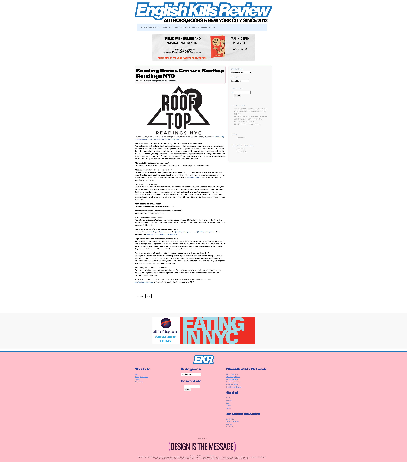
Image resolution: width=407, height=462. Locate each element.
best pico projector (194, 178)
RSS (227, 403)
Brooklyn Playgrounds (233, 382)
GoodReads (229, 426)
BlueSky (228, 398)
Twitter (241, 149)
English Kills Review (232, 384)
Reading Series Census (203, 27)
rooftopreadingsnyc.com (144, 282)
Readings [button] (154, 27)
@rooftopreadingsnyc (205, 232)
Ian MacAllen (143, 81)
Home (144, 27)
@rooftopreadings (182, 232)
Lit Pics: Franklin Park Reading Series (251, 117)
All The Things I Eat (232, 374)
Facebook (242, 152)
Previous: (140, 296)
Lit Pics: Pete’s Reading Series (247, 124)
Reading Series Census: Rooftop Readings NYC (180, 73)
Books (178, 27)
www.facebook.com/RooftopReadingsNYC (162, 234)
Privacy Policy (139, 382)
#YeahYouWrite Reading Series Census (251, 109)
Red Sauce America (232, 379)
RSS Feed (241, 138)
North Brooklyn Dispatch (233, 387)
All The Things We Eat (233, 377)
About (186, 27)
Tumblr (228, 405)
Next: (148, 296)
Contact (137, 379)
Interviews (167, 27)
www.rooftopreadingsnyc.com (158, 232)
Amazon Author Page (232, 421)
